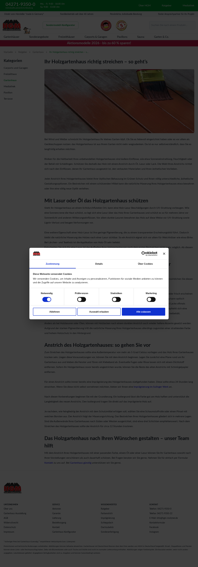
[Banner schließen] (164, 254)
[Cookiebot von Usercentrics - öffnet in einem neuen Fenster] (143, 253)
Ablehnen (54, 311)
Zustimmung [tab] (53, 263)
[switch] (81, 299)
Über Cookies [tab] (145, 263)
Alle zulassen (143, 311)
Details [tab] (99, 263)
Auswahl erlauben (99, 311)
